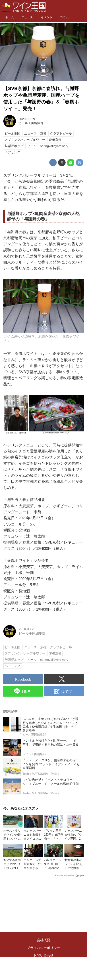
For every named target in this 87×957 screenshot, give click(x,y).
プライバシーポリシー (43, 948)
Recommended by (64, 875)
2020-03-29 (27, 119)
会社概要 (43, 940)
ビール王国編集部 (31, 123)
